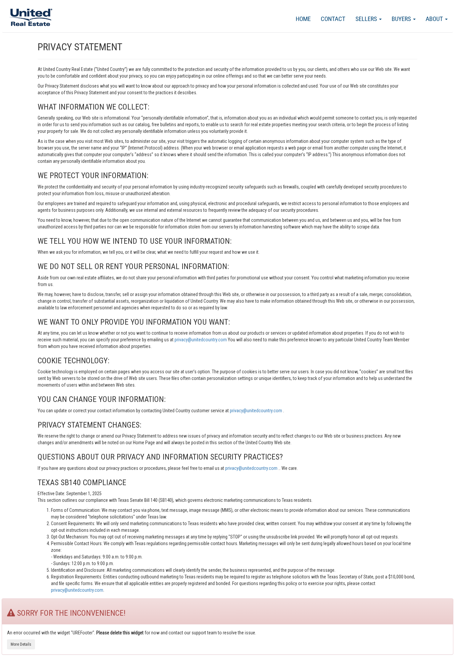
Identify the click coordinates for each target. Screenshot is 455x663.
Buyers (402, 19)
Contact (333, 19)
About (435, 19)
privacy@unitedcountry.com (201, 339)
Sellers (366, 19)
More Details (21, 644)
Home (303, 19)
